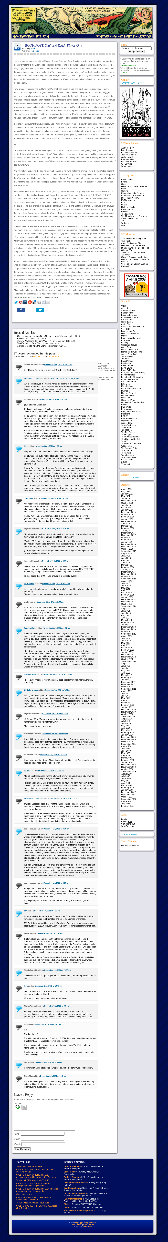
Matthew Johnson (129, 162)
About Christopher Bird (131, 243)
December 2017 (128, 533)
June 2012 (126, 668)
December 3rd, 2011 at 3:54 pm (57, 1006)
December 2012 (128, 654)
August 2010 (127, 719)
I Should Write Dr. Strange (132, 193)
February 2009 (127, 760)
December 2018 (128, 521)
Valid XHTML (76, 1225)
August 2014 (127, 608)
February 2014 (127, 622)
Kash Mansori (127, 361)
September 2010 (128, 716)
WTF (123, 225)
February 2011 (127, 705)
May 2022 (125, 491)
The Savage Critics (129, 448)
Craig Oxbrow (30, 674)
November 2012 (128, 657)
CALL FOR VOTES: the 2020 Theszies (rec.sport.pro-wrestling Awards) (33, 1184)
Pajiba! (124, 405)
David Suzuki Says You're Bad (134, 186)
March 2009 (126, 758)
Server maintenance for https (29, 1166)
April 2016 (125, 563)
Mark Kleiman (127, 386)
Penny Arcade (127, 409)
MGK (33, 49)
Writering (125, 223)
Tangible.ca (126, 430)
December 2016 (128, 544)
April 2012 (125, 673)
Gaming (124, 191)
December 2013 (128, 627)
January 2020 (127, 510)
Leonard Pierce (128, 375)
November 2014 (128, 602)
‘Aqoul (124, 306)
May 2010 (125, 726)
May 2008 (125, 781)
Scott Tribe (126, 427)
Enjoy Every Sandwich (131, 338)
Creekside (125, 329)
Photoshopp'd (127, 209)
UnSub (27, 770)
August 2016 (127, 553)
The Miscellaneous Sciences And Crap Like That (134, 217)
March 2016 (126, 565)
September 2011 (128, 689)
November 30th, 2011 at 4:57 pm (56, 584)
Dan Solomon (127, 150)
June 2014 (126, 613)
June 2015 (126, 586)
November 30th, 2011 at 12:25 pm (53, 399)
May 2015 (125, 588)
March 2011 (126, 703)
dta (25, 911)
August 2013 (127, 636)
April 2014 (125, 618)
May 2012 (125, 670)
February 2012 (127, 677)
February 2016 (127, 567)
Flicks (123, 189)
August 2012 (127, 664)
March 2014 (126, 620)
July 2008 (125, 776)
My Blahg (125, 391)
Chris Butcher (127, 322)
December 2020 (128, 501)
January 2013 (127, 652)
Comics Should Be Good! (132, 326)
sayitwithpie (126, 421)
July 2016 (125, 556)
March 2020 (126, 507)
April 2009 (125, 755)
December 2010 (128, 709)
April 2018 (125, 524)
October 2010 (127, 714)
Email (17, 1139)
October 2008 (127, 769)
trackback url (53, 356)
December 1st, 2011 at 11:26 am (53, 755)
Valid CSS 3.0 (88, 1225)
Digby (123, 336)
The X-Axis (126, 453)
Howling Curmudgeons (131, 352)
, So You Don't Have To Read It (135, 259)
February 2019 (127, 517)
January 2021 (127, 498)
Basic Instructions (129, 315)
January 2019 (127, 519)
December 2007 (128, 792)
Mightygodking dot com (85, 1223)
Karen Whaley (127, 159)
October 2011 (127, 687)
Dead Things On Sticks (131, 333)
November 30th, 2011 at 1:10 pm (54, 498)
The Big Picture (128, 432)
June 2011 (126, 696)
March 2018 (126, 526)
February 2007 (127, 806)
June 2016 (126, 558)
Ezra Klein (125, 340)
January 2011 (127, 707)
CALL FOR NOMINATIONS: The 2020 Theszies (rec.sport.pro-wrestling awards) (37, 1190)
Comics (124, 184)
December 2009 (128, 737)
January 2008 (127, 790)
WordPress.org (128, 826)
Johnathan (28, 498)
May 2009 (125, 753)
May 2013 (125, 643)
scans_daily (126, 423)
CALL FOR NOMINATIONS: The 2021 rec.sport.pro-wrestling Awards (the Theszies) (36, 1176)
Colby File (125, 324)
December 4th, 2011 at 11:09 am (48, 1062)
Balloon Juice (127, 313)
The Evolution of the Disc (29, 343)
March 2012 (126, 675)
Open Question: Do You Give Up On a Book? (38, 336)
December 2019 (128, 512)
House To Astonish (129, 349)
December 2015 (128, 572)
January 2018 (127, 530)
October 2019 (127, 514)
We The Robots (128, 460)
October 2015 (127, 576)
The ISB (124, 441)
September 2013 (128, 634)
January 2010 (127, 735)
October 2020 (127, 503)
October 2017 (127, 537)
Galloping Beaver (129, 345)
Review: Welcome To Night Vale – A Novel (37, 341)
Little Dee (125, 384)
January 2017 (127, 542)
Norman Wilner (128, 395)
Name (17, 1134)
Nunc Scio (125, 398)
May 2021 (125, 496)
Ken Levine (126, 363)
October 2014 (127, 604)
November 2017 (128, 535)
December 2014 (128, 599)
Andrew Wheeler (128, 310)
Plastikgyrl (125, 414)
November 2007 (128, 794)
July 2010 (125, 721)
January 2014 (127, 625)
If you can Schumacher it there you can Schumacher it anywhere (33, 1198)
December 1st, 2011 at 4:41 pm (50, 933)
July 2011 (125, 693)
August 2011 (126, 691)
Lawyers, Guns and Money (133, 372)
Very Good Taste (128, 457)
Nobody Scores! (128, 393)
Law (123, 202)
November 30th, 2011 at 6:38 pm (50, 602)
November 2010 (128, 712)
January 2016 (127, 569)
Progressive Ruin (129, 418)
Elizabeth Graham (129, 152)
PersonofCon (30, 628)
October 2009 (127, 742)
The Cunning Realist (130, 439)
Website (17, 1144)
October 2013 (127, 631)
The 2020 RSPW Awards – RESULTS (32, 1180)
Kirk (26, 446)
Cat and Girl (126, 320)
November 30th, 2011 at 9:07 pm (56, 628)
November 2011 (128, 684)
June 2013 (126, 641)
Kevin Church (127, 365)
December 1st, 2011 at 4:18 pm (56, 829)
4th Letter (125, 308)
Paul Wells (126, 407)
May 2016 (125, 560)
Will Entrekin (126, 164)
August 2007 (127, 801)
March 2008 (126, 785)
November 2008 (128, 767)
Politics (124, 212)
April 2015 (125, 590)
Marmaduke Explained (131, 388)
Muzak (124, 205)
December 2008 (128, 765)
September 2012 (128, 661)
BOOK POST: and (53, 45)
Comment (18, 1103)
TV (122, 221)
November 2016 (128, 546)
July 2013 (125, 638)
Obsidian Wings (128, 400)
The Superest (127, 450)
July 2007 (125, 804)
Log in (124, 819)
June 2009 (126, 751)
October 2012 (127, 659)
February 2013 (127, 650)
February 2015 (127, 595)
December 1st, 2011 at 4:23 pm (56, 883)
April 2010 (125, 728)
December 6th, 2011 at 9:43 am (53, 1076)
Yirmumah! (126, 464)
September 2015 (128, 579)
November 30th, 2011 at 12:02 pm (65, 378)
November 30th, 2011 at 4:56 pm (56, 561)
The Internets (127, 214)
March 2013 (126, 647)
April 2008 (125, 783)
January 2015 (127, 597)
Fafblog (124, 343)
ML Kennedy (29, 584)
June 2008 (126, 778)
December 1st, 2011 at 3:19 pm (64, 798)
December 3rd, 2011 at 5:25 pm (48, 1024)
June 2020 (126, 505)
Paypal (136, 477)
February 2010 (127, 732)
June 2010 (126, 723)
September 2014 (128, 606)
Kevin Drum (126, 368)
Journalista (126, 359)
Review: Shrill (23, 338)
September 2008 (128, 771)
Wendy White (127, 166)
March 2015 (126, 592)
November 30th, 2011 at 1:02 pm (48, 446)
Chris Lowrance (31, 690)
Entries (126, 821)
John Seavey (127, 356)
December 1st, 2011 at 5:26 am (55, 714)
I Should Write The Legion (132, 195)
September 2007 (128, 799)
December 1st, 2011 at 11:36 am (50, 770)
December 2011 (128, 682)
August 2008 (127, 774)
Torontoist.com (127, 455)
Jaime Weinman (128, 155)
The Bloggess (127, 434)
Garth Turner (127, 347)
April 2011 (125, 700)
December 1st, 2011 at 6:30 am (55, 734)
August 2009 (127, 746)
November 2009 (128, 739)
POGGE (124, 416)
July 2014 (125, 611)
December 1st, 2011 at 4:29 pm (47, 911)
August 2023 (127, 489)
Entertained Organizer (33, 378)
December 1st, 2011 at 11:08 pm (57, 970)
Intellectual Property (130, 198)
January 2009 (127, 762)
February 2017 (127, 540)
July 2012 (125, 666)
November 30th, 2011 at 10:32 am (58, 364)
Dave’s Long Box (128, 331)
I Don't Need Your (133, 245)
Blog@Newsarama (129, 317)
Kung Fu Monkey (128, 370)
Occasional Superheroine (132, 402)
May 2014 (125, 615)
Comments (128, 824)
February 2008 (127, 788)
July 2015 (125, 583)
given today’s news (24, 1194)
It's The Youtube (128, 200)
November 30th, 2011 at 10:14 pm (57, 674)
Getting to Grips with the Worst (31, 346)
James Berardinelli (129, 354)
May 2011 (125, 698)
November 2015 (128, 574)
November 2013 (128, 629)
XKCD (124, 462)
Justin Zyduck (127, 157)
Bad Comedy (127, 179)
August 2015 (127, 581)
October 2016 (127, 549)
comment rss (39, 356)
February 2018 (127, 528)
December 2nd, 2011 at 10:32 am (49, 986)
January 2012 (127, 680)
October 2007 (127, 797)
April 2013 (125, 645)
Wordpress (87, 1227)
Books (36, 51)
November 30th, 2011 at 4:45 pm (56, 529)
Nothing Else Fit (128, 207)
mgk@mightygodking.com (132, 82)
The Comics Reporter (130, 437)
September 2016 (128, 551)
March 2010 (126, 730)
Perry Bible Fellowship (131, 411)
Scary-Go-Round (128, 425)
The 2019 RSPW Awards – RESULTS (32, 1203)
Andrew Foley (127, 148)
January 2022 (127, 494)
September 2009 (128, 744)
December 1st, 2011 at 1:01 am (58, 690)
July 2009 (125, 748)
